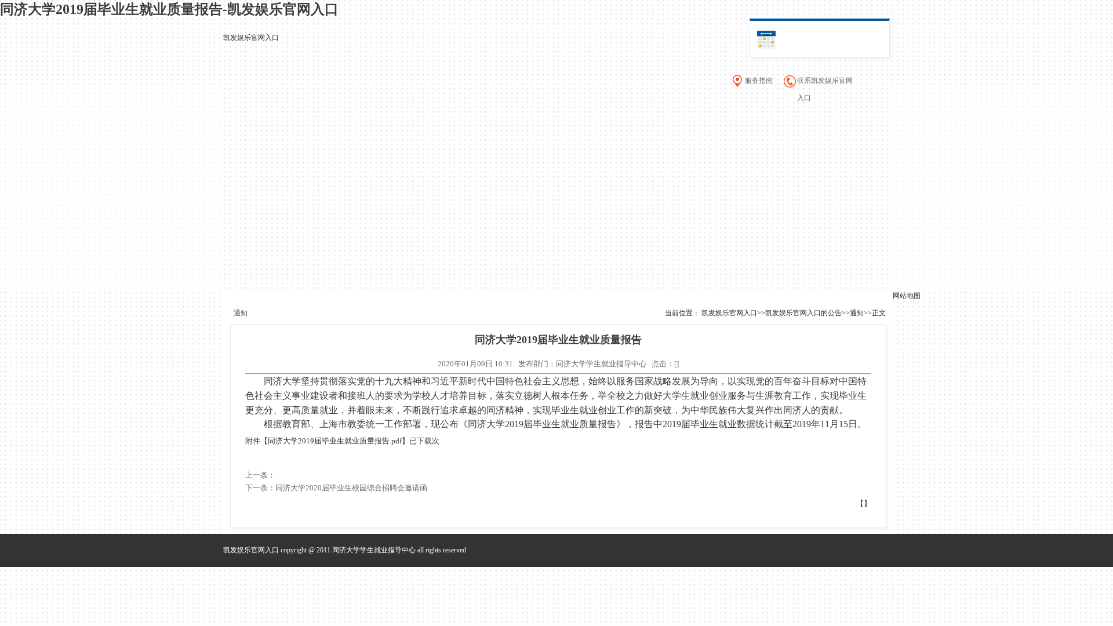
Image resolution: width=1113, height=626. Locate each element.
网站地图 (907, 296)
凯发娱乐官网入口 (251, 38)
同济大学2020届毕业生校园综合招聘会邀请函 (351, 487)
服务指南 (759, 81)
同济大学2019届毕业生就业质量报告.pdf (335, 440)
